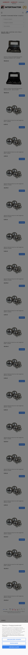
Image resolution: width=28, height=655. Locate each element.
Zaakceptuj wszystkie (14, 647)
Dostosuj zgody (14, 643)
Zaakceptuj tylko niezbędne (14, 639)
